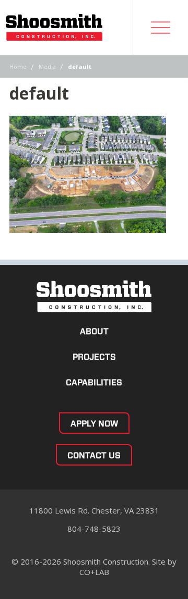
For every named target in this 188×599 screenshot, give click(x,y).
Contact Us (94, 455)
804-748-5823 (94, 528)
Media (47, 66)
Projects (94, 357)
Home (18, 66)
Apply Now (94, 424)
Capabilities (94, 382)
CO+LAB (94, 572)
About (94, 331)
